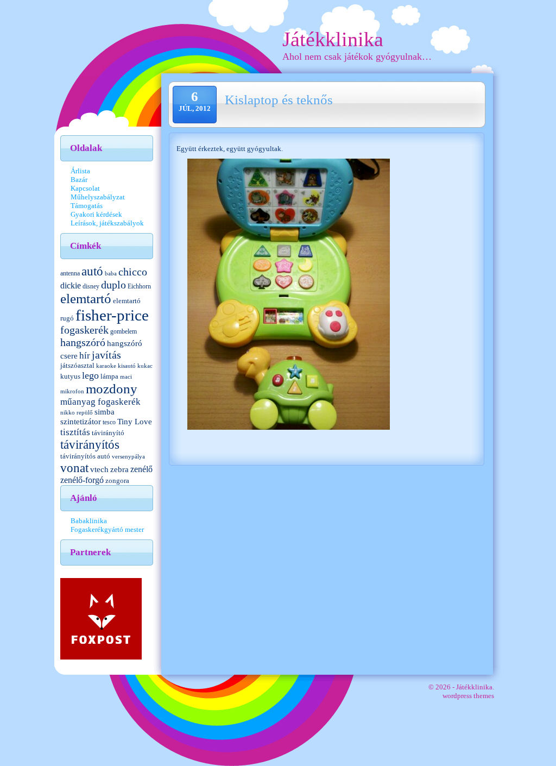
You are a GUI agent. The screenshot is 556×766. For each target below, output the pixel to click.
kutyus (70, 376)
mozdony (111, 388)
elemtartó (85, 298)
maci (126, 377)
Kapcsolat (85, 188)
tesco (109, 422)
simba (104, 411)
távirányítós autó (85, 456)
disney (91, 286)
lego (90, 375)
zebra (119, 469)
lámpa (109, 376)
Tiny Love (134, 421)
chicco (132, 272)
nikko (67, 413)
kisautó (127, 366)
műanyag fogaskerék (100, 402)
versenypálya (128, 457)
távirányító (108, 433)
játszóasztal (77, 365)
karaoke (106, 366)
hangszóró (82, 342)
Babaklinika (89, 521)
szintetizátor (80, 421)
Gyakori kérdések (96, 214)
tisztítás (75, 431)
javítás (106, 355)
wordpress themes (468, 696)
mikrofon (72, 391)
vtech (99, 469)
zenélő (141, 469)
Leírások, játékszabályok (107, 223)
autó (92, 271)
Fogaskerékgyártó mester (107, 529)
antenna (70, 273)
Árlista (80, 171)
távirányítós (89, 444)
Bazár (79, 179)
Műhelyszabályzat (98, 197)
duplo (113, 285)
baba (111, 274)
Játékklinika (332, 39)
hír (84, 355)
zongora (117, 480)
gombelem (123, 331)
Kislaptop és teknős (279, 99)
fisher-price (112, 315)
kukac (145, 366)
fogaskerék (84, 330)
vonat (74, 468)
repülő (85, 413)
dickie (70, 285)
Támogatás (87, 206)
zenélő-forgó (82, 480)
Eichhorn (139, 286)
